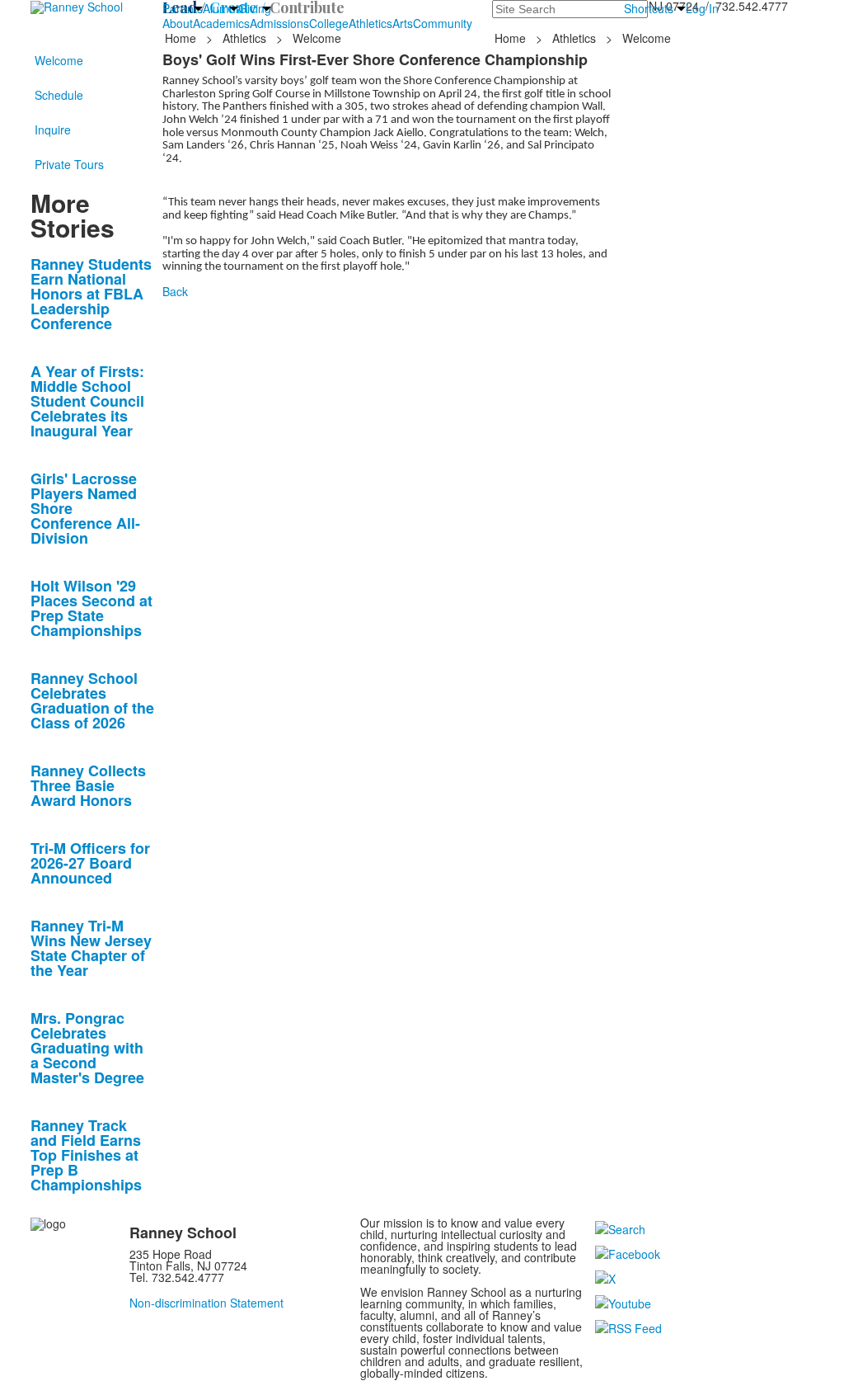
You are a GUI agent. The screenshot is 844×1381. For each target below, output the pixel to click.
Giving (254, 8)
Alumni (220, 8)
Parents (182, 8)
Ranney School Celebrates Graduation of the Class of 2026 (92, 700)
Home (182, 38)
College (329, 23)
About (177, 23)
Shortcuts (648, 8)
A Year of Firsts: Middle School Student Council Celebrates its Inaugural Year (87, 401)
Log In (702, 8)
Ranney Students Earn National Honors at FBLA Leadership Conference (91, 293)
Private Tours (69, 164)
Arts (402, 23)
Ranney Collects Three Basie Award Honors (88, 785)
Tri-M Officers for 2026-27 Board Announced (90, 862)
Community (442, 23)
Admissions (279, 23)
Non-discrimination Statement (206, 1302)
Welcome (59, 60)
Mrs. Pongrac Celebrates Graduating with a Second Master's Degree (87, 1047)
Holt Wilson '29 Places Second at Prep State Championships (91, 608)
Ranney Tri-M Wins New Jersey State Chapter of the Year (91, 948)
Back (175, 291)
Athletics (370, 23)
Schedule (59, 95)
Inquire (53, 129)
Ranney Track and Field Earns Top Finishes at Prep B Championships (86, 1155)
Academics (221, 23)
